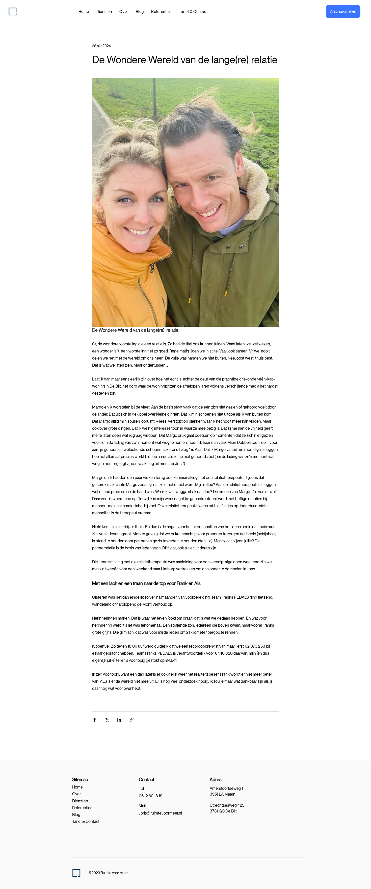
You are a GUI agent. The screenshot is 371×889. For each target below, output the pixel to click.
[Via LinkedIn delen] (119, 719)
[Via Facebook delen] (94, 719)
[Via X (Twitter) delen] (106, 719)
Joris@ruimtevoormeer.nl (160, 813)
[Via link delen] (131, 719)
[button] (104, 11)
